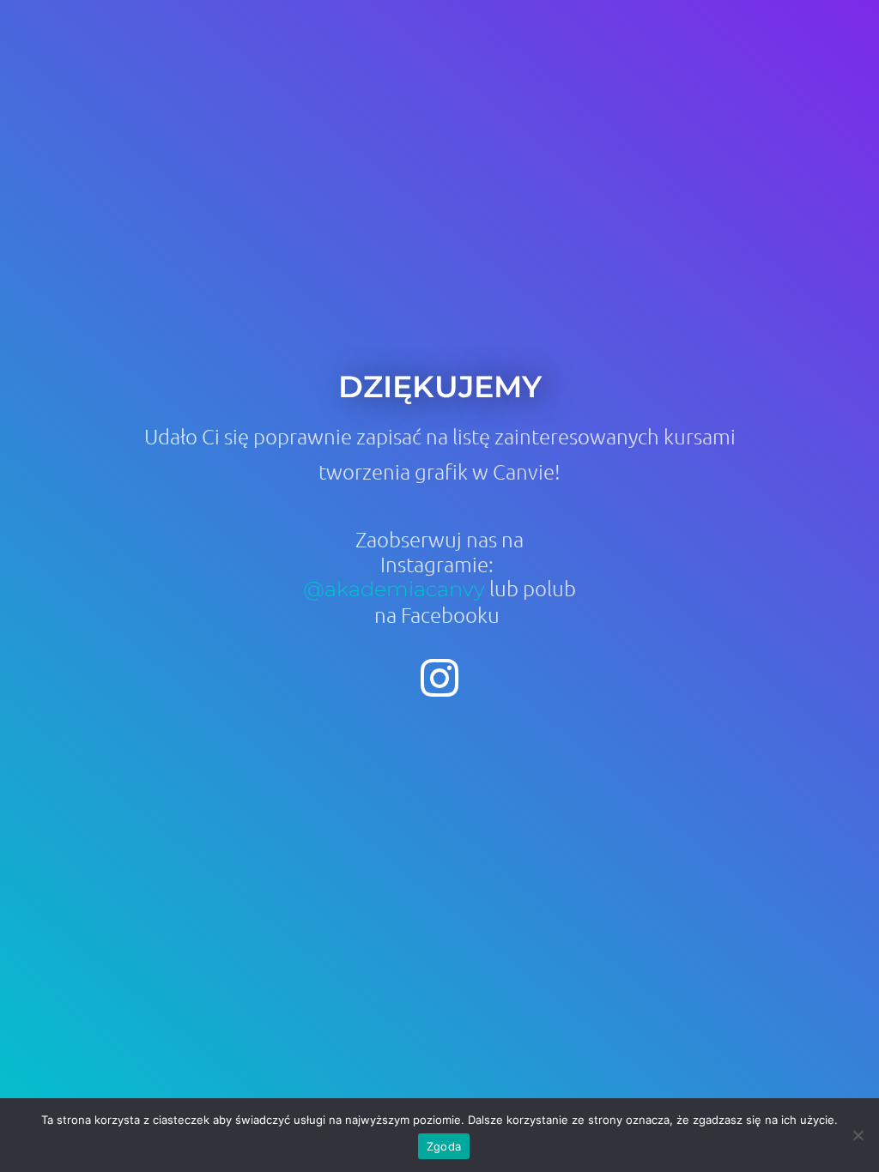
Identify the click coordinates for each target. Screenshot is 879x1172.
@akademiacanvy (394, 589)
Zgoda (444, 1146)
